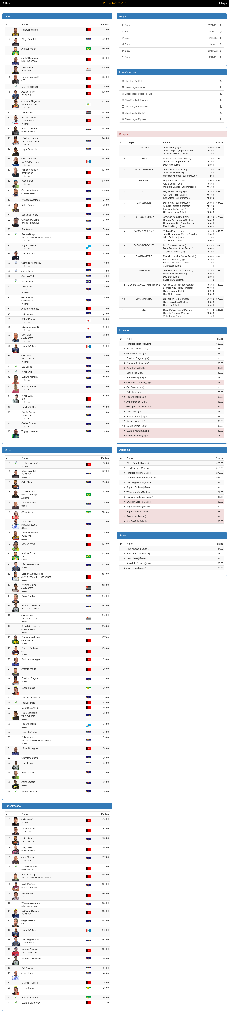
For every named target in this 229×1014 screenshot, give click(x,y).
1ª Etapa (170, 25)
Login (224, 3)
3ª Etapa (170, 37)
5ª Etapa (170, 50)
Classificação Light (133, 80)
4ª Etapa (170, 44)
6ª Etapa (170, 57)
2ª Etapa (170, 31)
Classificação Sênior (134, 112)
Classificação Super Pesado (138, 93)
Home (8, 3)
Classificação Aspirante (136, 106)
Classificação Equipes (135, 119)
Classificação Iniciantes (136, 100)
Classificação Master (134, 87)
